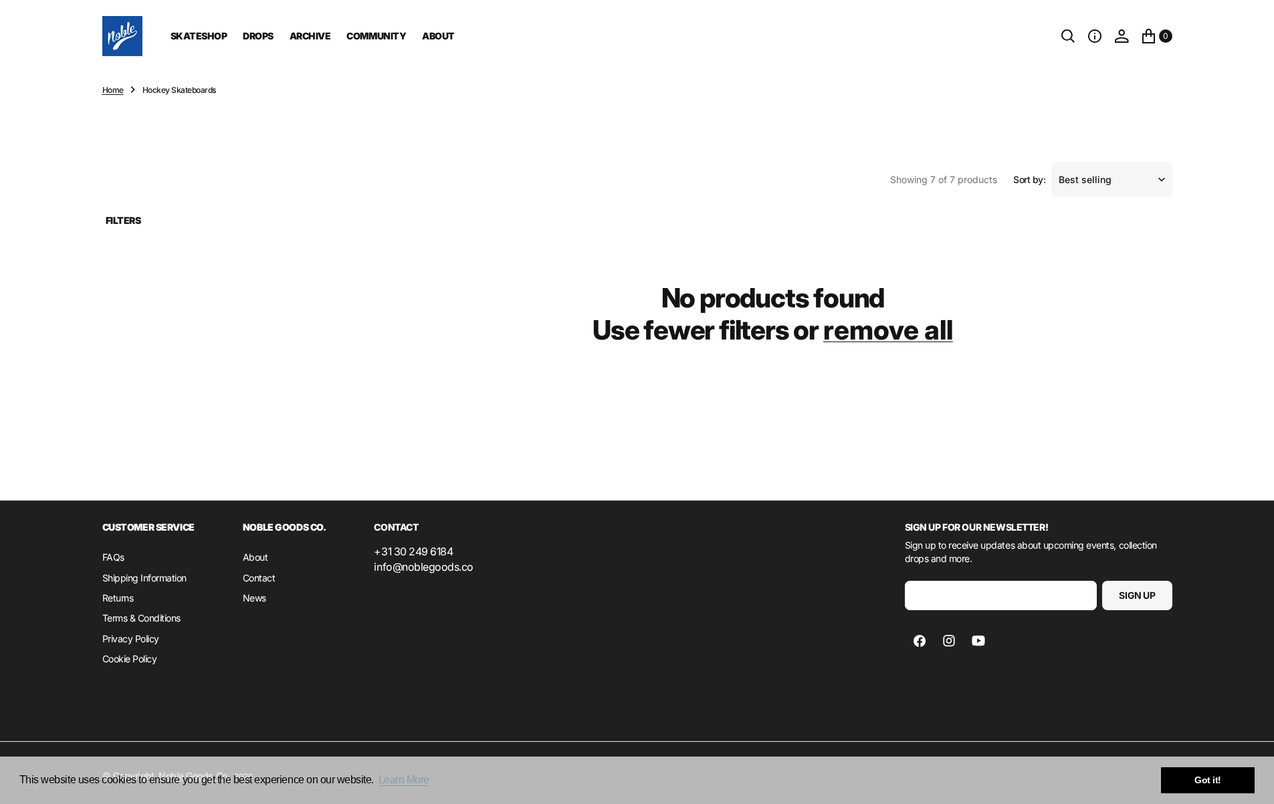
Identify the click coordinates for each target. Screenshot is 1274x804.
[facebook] (919, 641)
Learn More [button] (404, 779)
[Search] (1068, 36)
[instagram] (949, 641)
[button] (1094, 36)
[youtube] (978, 641)
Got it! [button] (1207, 780)
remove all (888, 330)
